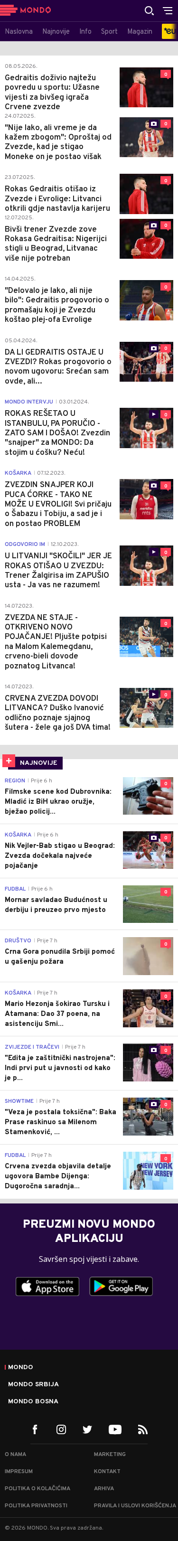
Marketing (110, 1454)
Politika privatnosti (36, 1506)
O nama (15, 1454)
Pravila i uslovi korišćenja (135, 1506)
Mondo (20, 1368)
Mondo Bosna (33, 1402)
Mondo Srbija (33, 1385)
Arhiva (104, 1489)
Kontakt (107, 1471)
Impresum (19, 1471)
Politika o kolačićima (37, 1489)
